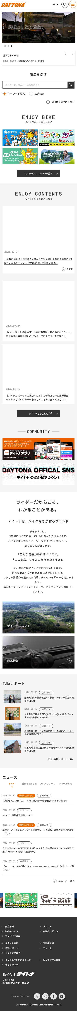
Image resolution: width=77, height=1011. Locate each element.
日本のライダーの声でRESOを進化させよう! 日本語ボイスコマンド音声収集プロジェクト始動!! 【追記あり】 (38, 850)
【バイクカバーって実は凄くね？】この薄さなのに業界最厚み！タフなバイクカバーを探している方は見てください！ (37, 397)
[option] (38, 27)
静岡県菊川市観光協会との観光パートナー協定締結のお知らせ (49, 699)
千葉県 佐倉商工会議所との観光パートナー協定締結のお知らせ (49, 749)
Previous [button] (65, 53)
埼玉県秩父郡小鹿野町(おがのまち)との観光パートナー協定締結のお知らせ (48, 716)
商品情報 (9, 926)
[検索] (71, 85)
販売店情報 (48, 943)
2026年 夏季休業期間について (18, 815)
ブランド (47, 926)
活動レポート (11, 947)
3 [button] (11, 46)
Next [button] (72, 53)
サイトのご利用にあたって (18, 959)
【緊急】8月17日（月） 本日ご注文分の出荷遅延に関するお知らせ (35, 800)
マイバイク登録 (12, 935)
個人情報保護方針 (51, 959)
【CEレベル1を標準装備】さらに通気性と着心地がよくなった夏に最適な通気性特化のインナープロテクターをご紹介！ (38, 334)
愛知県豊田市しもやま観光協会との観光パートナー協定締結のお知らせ (49, 732)
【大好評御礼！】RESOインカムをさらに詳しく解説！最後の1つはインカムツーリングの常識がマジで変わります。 (38, 260)
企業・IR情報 (11, 943)
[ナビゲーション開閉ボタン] (72, 4)
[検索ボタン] (65, 4)
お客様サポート (50, 931)
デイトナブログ (12, 952)
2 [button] (8, 46)
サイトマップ (11, 964)
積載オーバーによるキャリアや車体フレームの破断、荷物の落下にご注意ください (38, 831)
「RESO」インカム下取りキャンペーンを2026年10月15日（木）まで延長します (38, 868)
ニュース (47, 947)
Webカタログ (11, 931)
